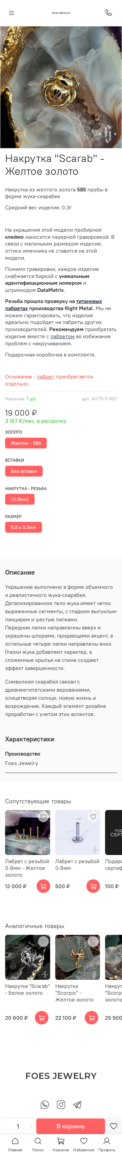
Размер (13, 516)
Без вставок (24, 471)
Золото (13, 432)
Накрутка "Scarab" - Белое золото (27, 989)
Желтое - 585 (26, 443)
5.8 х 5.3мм (23, 527)
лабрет (45, 376)
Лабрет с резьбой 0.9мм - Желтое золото (27, 868)
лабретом (62, 336)
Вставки (14, 460)
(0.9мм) (20, 499)
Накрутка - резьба (26, 488)
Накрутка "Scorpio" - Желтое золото (74, 993)
